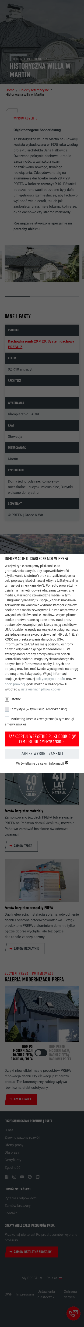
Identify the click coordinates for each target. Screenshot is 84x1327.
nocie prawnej (15, 684)
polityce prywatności (50, 679)
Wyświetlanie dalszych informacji (40, 763)
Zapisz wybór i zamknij (42, 754)
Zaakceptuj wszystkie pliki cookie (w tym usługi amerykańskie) (42, 739)
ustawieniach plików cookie (40, 689)
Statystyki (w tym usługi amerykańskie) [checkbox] (38, 709)
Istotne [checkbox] (15, 699)
